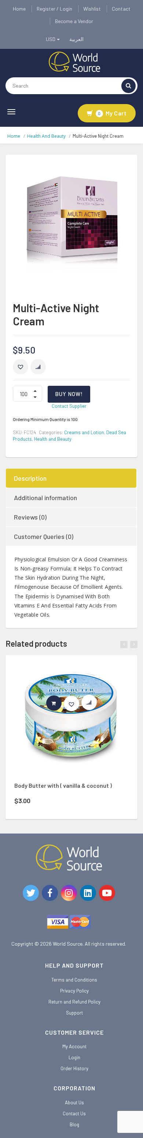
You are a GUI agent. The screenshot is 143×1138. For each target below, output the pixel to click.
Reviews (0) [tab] (30, 517)
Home (19, 8)
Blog (74, 1124)
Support (74, 1013)
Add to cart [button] (61, 703)
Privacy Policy (74, 991)
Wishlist (92, 8)
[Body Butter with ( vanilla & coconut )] (71, 721)
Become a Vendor (74, 21)
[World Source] (74, 61)
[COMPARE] (38, 366)
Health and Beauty (46, 136)
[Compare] (92, 704)
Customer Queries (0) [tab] (43, 536)
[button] (20, 366)
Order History (74, 1068)
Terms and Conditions (74, 980)
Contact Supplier (69, 406)
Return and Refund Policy (74, 1002)
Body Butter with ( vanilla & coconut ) (63, 785)
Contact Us (74, 1113)
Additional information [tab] (45, 498)
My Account (74, 1046)
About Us (74, 1102)
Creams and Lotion (84, 432)
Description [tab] (30, 478)
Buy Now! (69, 394)
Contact (121, 8)
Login (74, 1057)
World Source (67, 944)
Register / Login (54, 8)
